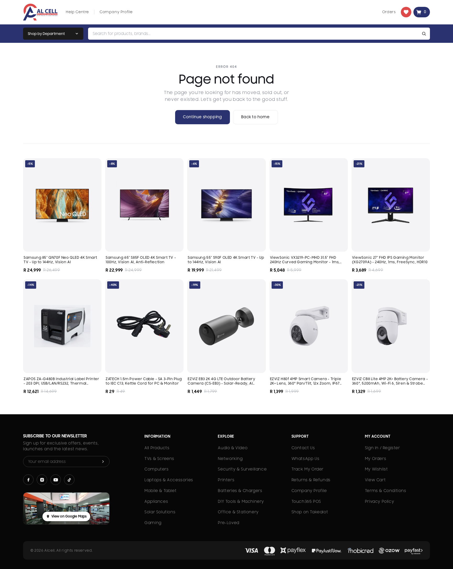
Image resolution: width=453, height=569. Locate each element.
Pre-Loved (228, 522)
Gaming (152, 522)
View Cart (375, 480)
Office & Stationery (238, 512)
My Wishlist (376, 469)
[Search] (425, 34)
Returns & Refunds (311, 480)
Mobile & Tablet (160, 490)
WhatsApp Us (306, 458)
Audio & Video (232, 448)
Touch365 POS (306, 501)
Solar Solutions (159, 512)
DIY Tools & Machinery (241, 501)
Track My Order (307, 469)
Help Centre (77, 12)
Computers (156, 469)
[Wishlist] (406, 12)
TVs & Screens (159, 458)
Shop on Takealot (310, 512)
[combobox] (254, 33)
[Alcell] (40, 12)
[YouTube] (55, 479)
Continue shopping (202, 117)
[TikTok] (69, 479)
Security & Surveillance (242, 469)
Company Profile (116, 12)
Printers (226, 480)
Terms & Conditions (385, 490)
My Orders (375, 458)
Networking (230, 458)
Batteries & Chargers (240, 490)
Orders (389, 12)
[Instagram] (42, 479)
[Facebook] (28, 479)
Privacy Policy (379, 501)
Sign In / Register (382, 448)
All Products (156, 448)
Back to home (255, 117)
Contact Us (303, 448)
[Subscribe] (103, 461)
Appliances (156, 501)
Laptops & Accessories (168, 480)
